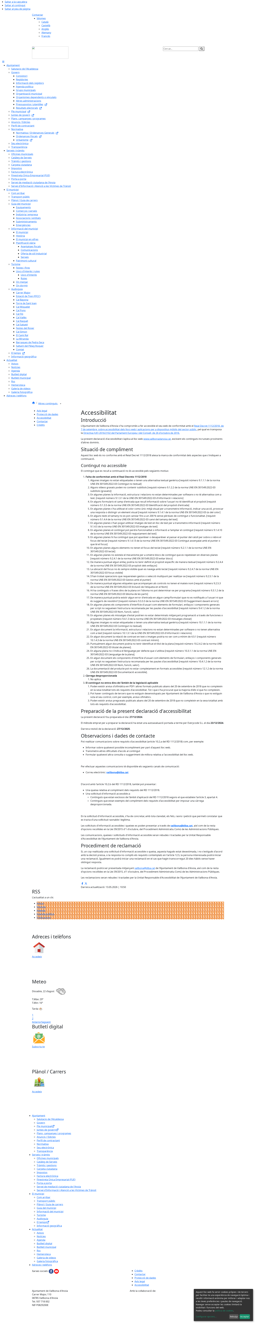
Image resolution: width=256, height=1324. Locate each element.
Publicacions (44, 917)
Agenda (41, 910)
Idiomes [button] (41, 18)
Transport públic (46, 1200)
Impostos (42, 1172)
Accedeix (37, 956)
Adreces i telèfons (42, 1264)
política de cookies (224, 1310)
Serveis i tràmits (41, 1154)
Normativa (43, 1144)
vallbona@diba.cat (117, 772)
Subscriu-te (38, 1046)
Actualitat (37, 1229)
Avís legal (42, 410)
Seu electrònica (45, 1147)
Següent (46, 1022)
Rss (39, 1250)
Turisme (41, 1215)
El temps (41, 1222)
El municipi (38, 1193)
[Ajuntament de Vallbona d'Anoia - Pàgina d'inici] (50, 52)
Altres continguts (48, 403)
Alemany (46, 32)
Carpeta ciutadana (47, 1169)
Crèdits (41, 425)
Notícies (41, 907)
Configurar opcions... (206, 1316)
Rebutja (234, 1316)
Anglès (45, 29)
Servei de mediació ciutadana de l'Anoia (59, 1186)
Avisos (40, 903)
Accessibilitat (44, 417)
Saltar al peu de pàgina (17, 9)
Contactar (37, 14)
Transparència (45, 1151)
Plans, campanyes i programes (54, 1133)
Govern (41, 1122)
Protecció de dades (47, 414)
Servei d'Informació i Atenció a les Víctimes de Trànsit (66, 1190)
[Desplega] (60, 404)
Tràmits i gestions (47, 1165)
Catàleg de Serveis (47, 1161)
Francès (45, 36)
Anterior (36, 1022)
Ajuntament (38, 1115)
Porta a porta (44, 1183)
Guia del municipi (46, 1208)
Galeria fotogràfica (47, 1261)
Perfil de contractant (48, 1140)
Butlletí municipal (46, 1247)
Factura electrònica (47, 1176)
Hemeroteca (44, 1254)
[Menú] (3, 61)
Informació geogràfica (49, 1225)
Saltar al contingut (15, 5)
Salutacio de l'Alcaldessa (50, 1119)
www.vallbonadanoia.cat (157, 438)
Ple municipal (44, 1126)
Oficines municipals (48, 1158)
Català (44, 22)
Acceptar (244, 1316)
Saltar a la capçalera (16, 1)
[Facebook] (51, 1271)
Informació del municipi (50, 1211)
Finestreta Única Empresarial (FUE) (56, 1179)
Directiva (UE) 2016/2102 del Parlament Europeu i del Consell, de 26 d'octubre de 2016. (131, 433)
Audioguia (42, 1218)
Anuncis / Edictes (46, 1137)
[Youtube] (56, 1271)
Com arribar (43, 1197)
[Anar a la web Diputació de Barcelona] (177, 1308)
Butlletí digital (44, 1243)
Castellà (45, 25)
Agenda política (45, 914)
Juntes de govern (46, 1129)
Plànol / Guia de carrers (50, 1204)
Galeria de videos (46, 1257)
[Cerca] (201, 48)
